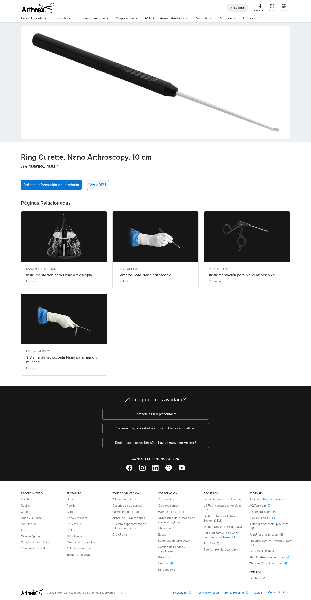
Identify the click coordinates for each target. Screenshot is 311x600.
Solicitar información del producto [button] (51, 184)
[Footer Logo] (32, 592)
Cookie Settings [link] (278, 592)
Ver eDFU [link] (97, 184)
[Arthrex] (38, 8)
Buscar (236, 7)
